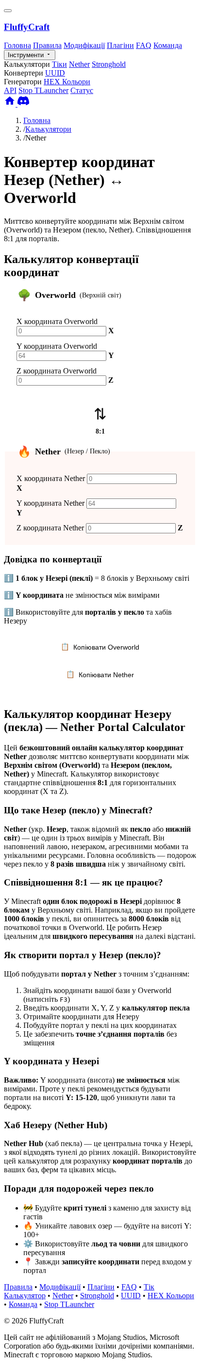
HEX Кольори (67, 82)
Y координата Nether (50, 503)
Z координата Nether (50, 528)
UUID (55, 73)
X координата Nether (51, 478)
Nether (79, 64)
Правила (47, 45)
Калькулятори (48, 129)
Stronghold (109, 64)
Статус (81, 90)
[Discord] (23, 104)
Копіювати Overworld (100, 647)
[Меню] (8, 10)
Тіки (59, 64)
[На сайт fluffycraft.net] (10, 104)
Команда (167, 45)
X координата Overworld (57, 321)
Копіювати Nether (100, 674)
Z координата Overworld (57, 371)
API (10, 90)
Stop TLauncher (43, 90)
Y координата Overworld (57, 346)
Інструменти (27, 55)
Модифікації (84, 45)
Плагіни (120, 45)
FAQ (143, 45)
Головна (17, 45)
